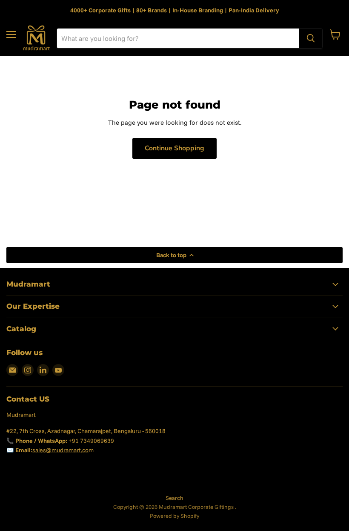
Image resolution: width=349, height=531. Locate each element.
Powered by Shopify (174, 515)
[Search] (310, 38)
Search (174, 497)
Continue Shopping (174, 148)
